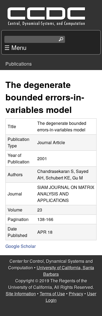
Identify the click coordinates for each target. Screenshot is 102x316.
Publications (18, 63)
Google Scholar (20, 246)
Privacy (76, 293)
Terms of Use (52, 293)
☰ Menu (15, 47)
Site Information (21, 293)
